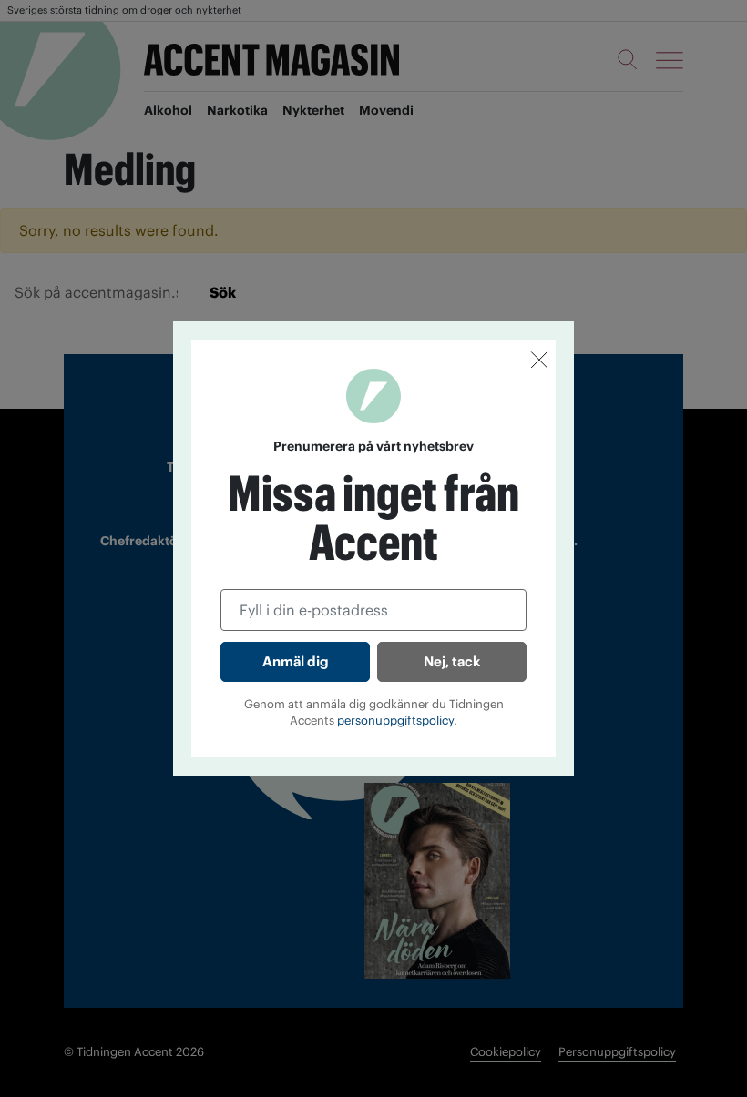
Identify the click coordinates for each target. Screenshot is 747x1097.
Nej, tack (452, 661)
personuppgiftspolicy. (397, 720)
